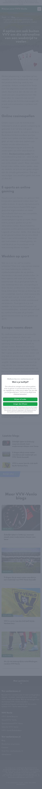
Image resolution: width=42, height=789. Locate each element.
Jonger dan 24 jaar (20, 404)
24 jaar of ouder (20, 399)
